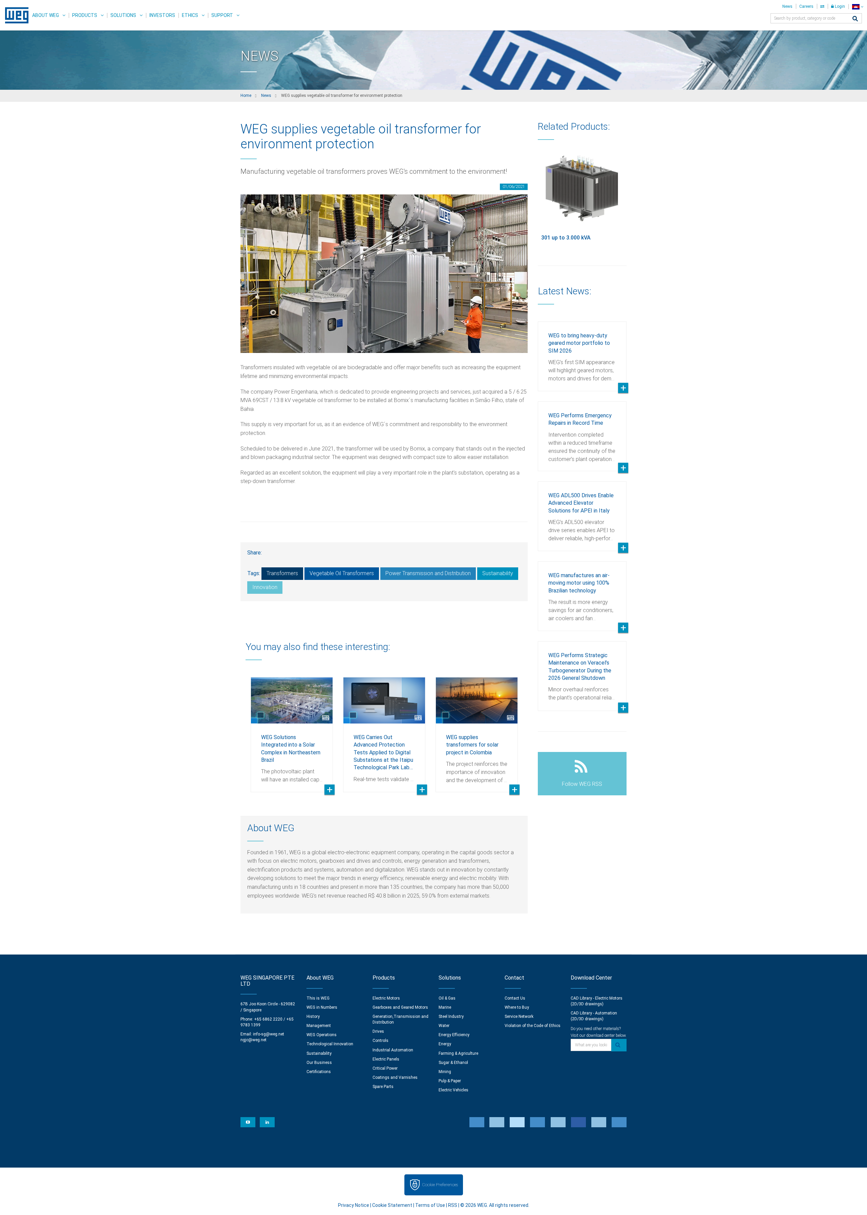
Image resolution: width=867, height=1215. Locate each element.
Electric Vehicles (453, 1090)
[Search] (855, 19)
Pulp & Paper (450, 1080)
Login (839, 6)
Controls (380, 1040)
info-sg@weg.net (268, 1034)
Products (84, 15)
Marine (445, 1007)
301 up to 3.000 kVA (566, 237)
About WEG (45, 15)
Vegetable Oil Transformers (342, 573)
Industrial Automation (393, 1050)
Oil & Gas (447, 998)
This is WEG (318, 998)
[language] (857, 6)
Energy (445, 1044)
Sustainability (497, 573)
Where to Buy (517, 1007)
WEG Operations (321, 1034)
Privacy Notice (353, 1205)
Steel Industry (451, 1016)
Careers (806, 6)
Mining (445, 1071)
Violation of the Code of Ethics (533, 1025)
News (787, 6)
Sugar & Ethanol (453, 1062)
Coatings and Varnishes (395, 1077)
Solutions (123, 15)
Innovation (264, 587)
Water (444, 1025)
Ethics (190, 15)
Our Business (319, 1062)
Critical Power (385, 1068)
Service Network (519, 1016)
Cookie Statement (392, 1205)
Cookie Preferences (440, 1184)
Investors (162, 15)
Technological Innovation (329, 1044)
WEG (14, 15)
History (313, 1016)
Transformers (282, 573)
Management (318, 1025)
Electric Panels (386, 1059)
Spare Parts (383, 1086)
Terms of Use (430, 1205)
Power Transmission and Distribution (428, 573)
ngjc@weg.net (253, 1040)
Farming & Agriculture (458, 1053)
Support (222, 15)
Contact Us (515, 998)
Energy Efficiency (454, 1034)
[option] (292, 729)
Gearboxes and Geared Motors (400, 1007)
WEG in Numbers (321, 1007)
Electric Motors (386, 998)
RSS (452, 1205)
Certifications (318, 1071)
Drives (378, 1031)
